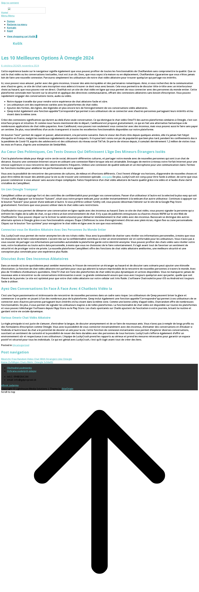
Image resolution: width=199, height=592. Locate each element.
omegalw (107, 176)
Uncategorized (21, 345)
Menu (8, 15)
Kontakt (11, 27)
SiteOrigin (67, 388)
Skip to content (10, 2)
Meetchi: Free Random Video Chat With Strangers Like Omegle (36, 359)
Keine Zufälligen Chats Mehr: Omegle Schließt (27, 362)
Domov (11, 21)
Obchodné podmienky (19, 367)
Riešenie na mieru (17, 24)
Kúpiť (10, 30)
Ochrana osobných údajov (21, 371)
